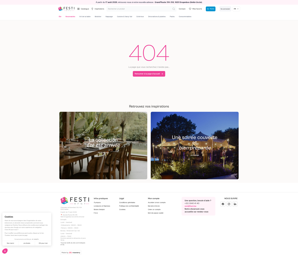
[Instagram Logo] (229, 204)
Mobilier (98, 16)
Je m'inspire (194, 155)
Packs (172, 16)
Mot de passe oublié (155, 213)
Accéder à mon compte (157, 202)
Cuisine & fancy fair (124, 16)
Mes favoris (197, 9)
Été (60, 16)
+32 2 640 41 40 (192, 203)
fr (235, 9)
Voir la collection (103, 152)
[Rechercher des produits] (173, 8)
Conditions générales (127, 202)
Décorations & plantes (157, 16)
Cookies (122, 209)
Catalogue (85, 9)
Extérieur (140, 16)
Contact (182, 9)
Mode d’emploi (99, 209)
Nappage (109, 16)
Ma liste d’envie (154, 206)
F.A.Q (96, 213)
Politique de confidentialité (129, 206)
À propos (97, 202)
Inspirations (99, 9)
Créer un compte (154, 209)
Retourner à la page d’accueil (147, 74)
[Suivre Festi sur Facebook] (222, 204)
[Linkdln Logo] (235, 204)
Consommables (185, 16)
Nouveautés (70, 16)
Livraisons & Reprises (102, 206)
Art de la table (85, 16)
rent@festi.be (190, 206)
